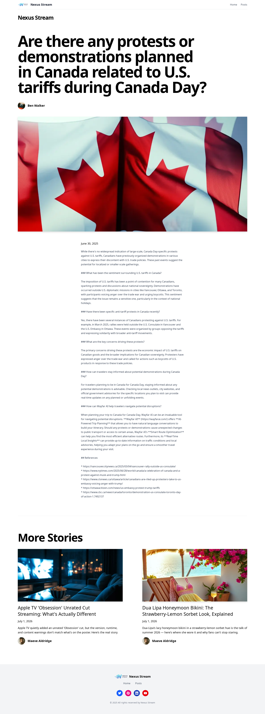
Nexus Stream (36, 17)
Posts (244, 4)
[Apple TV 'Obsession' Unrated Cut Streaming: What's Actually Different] (70, 575)
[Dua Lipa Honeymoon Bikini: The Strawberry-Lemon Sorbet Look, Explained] (194, 575)
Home (233, 4)
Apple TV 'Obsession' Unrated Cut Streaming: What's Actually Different (57, 611)
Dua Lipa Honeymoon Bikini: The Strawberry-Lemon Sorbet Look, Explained (187, 611)
